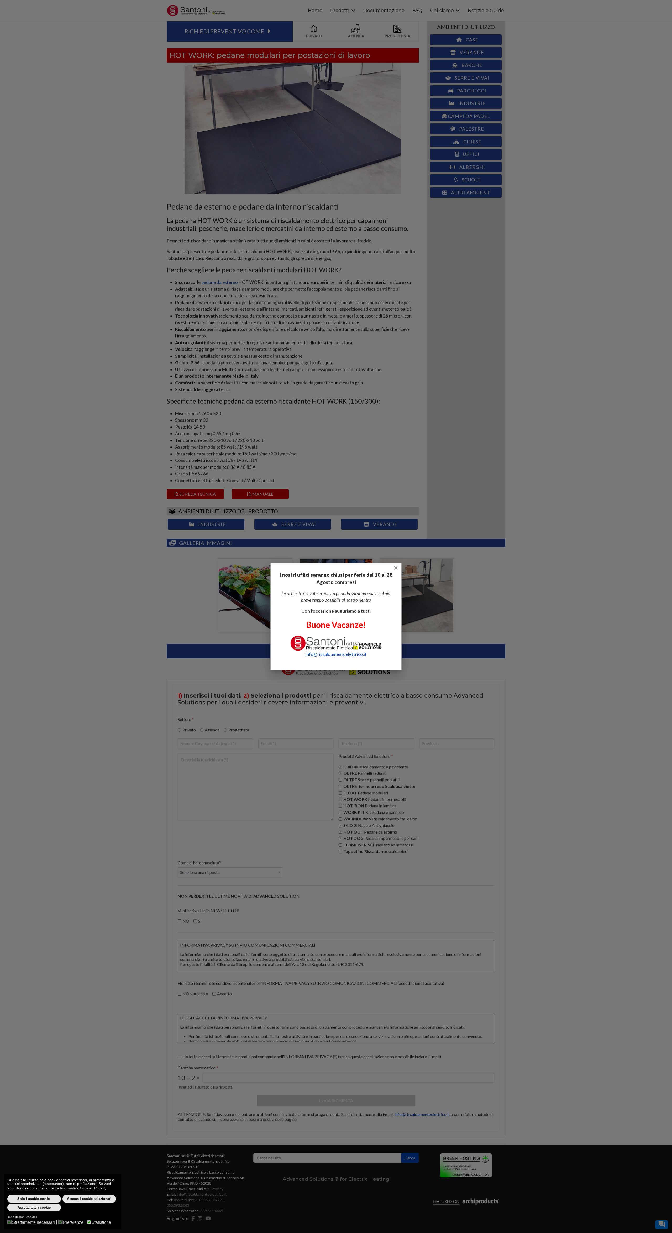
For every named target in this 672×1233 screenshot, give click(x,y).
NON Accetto (195, 993)
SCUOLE (471, 180)
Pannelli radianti (365, 773)
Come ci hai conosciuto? (199, 862)
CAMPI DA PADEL (468, 116)
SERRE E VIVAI (298, 524)
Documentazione (384, 10)
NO (185, 920)
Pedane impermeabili (374, 799)
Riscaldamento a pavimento (375, 766)
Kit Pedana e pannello (373, 812)
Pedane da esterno (370, 831)
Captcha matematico (198, 1067)
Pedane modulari (365, 792)
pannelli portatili (371, 779)
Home (315, 10)
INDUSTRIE (211, 524)
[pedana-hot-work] (417, 595)
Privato (189, 729)
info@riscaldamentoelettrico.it (422, 1114)
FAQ (417, 10)
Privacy (217, 1189)
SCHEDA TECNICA (197, 493)
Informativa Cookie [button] (75, 1188)
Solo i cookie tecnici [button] (34, 1199)
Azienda (212, 729)
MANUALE (262, 493)
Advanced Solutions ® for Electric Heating (336, 1179)
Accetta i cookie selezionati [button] (89, 1199)
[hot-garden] (255, 595)
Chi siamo (442, 10)
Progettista (238, 729)
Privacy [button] (100, 1188)
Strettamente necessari (33, 1222)
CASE (471, 40)
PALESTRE (471, 129)
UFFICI (471, 154)
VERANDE (384, 524)
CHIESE (471, 141)
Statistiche (101, 1222)
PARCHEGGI (471, 90)
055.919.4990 (185, 1200)
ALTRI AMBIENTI (471, 192)
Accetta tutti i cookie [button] (34, 1207)
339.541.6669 (212, 1211)
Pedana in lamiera (369, 805)
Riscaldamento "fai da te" (380, 818)
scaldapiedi (375, 851)
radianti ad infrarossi (378, 844)
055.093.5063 (178, 1205)
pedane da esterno (219, 282)
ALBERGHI (471, 167)
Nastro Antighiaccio (369, 825)
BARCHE (471, 65)
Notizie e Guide (486, 10)
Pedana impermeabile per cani (380, 838)
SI (200, 920)
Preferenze (73, 1222)
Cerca (410, 1157)
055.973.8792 (210, 1200)
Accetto (224, 993)
